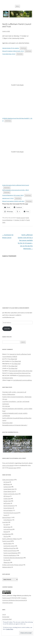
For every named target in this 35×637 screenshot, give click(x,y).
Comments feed (7, 619)
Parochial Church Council (11, 513)
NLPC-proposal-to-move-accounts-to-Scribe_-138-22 (15, 190)
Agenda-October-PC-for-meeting (10, 48)
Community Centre (9, 546)
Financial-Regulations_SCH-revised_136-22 (13, 195)
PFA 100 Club (6, 406)
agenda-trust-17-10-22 (8, 198)
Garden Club (7, 501)
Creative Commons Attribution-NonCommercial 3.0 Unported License (14, 600)
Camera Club (7, 487)
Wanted (6, 532)
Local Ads (5, 522)
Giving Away (7, 527)
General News (6, 517)
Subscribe (7, 329)
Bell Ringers (7, 484)
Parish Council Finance (10, 550)
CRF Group (7, 496)
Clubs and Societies (7, 480)
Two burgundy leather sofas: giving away (20, 371)
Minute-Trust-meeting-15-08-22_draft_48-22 (13, 201)
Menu (17, 6)
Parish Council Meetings (10, 553)
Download (23, 48)
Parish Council (21, 218)
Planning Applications (10, 555)
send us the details (7, 465)
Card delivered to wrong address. (22, 380)
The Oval (6, 560)
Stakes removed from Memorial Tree (19, 373)
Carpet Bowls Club (9, 489)
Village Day (7, 562)
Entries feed (5, 617)
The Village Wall (12, 359)
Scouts (5, 515)
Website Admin (6, 567)
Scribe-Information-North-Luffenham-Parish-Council (15, 185)
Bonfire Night (7, 543)
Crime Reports (8, 520)
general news (12, 468)
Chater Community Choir (11, 494)
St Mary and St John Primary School (12, 565)
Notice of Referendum (8, 394)
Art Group (6, 482)
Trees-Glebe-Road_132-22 (8, 54)
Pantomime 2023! (7, 423)
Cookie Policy (9, 629)
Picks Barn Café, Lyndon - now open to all (14, 392)
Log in (4, 614)
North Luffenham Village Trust (11, 539)
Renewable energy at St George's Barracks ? (14, 425)
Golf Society (7, 503)
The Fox (6, 536)
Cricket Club (7, 498)
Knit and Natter (8, 510)
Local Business (6, 534)
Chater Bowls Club (9, 491)
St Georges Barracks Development (13, 558)
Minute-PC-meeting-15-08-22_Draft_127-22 (13, 51)
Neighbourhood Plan (10, 548)
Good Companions (9, 506)
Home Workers (8, 508)
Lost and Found (8, 529)
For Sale (6, 524)
